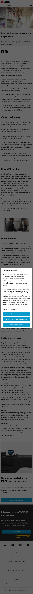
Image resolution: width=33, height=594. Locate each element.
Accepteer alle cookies (16, 325)
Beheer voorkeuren (16, 314)
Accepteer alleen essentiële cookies (16, 319)
